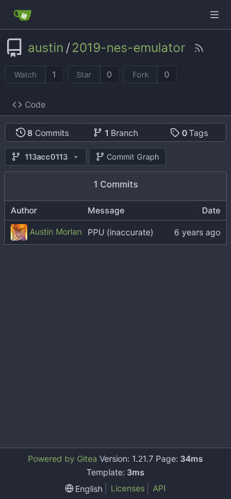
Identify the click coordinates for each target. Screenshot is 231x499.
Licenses (128, 488)
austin (45, 48)
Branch (122, 133)
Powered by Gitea (62, 458)
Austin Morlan (56, 231)
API (159, 488)
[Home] (22, 14)
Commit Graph (133, 156)
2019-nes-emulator (128, 48)
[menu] (84, 489)
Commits (48, 133)
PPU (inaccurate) (120, 232)
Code (35, 104)
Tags (195, 133)
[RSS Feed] (199, 48)
